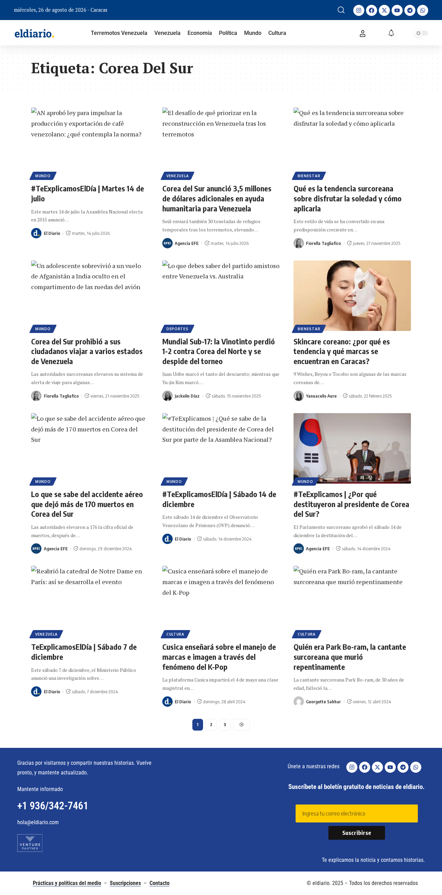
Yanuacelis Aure (321, 396)
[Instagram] (358, 10)
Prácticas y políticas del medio (67, 883)
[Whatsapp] (422, 10)
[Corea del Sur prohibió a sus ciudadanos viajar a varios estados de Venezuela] (89, 295)
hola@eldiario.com (38, 822)
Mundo (43, 176)
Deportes (177, 329)
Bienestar (309, 176)
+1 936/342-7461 (52, 806)
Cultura (175, 634)
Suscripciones (125, 883)
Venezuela (177, 176)
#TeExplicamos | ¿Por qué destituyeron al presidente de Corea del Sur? (351, 503)
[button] (341, 10)
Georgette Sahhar (323, 701)
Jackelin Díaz (187, 396)
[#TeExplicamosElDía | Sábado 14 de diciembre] (221, 448)
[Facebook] (371, 10)
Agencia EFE (187, 243)
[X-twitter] (384, 10)
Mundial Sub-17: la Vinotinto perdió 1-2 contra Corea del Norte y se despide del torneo (218, 351)
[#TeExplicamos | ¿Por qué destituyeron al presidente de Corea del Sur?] (352, 448)
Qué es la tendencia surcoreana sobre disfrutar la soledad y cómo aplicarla (348, 198)
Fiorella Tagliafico (323, 243)
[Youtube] (397, 10)
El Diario (52, 233)
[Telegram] (409, 10)
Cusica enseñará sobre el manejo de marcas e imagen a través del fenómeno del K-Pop (219, 656)
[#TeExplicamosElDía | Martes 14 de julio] (89, 142)
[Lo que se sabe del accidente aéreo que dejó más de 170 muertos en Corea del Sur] (89, 448)
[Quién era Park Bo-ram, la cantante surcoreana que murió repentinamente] (352, 601)
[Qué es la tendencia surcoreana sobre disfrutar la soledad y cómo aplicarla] (352, 142)
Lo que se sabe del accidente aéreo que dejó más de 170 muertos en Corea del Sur (87, 503)
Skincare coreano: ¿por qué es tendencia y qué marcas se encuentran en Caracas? (342, 351)
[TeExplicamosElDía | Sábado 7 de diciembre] (89, 601)
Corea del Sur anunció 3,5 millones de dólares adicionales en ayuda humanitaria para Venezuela (216, 198)
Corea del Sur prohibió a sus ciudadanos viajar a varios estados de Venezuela (87, 351)
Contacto (160, 883)
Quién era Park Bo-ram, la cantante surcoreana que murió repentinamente (350, 656)
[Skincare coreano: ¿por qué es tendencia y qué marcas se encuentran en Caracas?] (352, 295)
